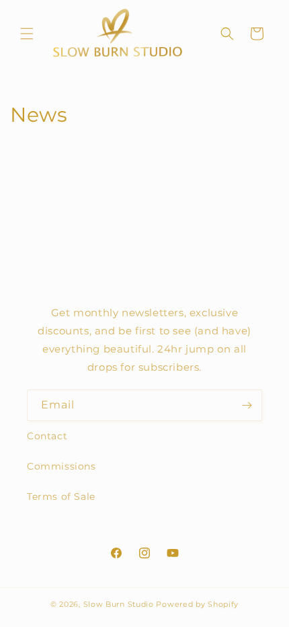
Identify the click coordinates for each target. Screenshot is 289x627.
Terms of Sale (61, 496)
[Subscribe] (246, 405)
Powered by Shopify (197, 604)
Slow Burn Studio (118, 604)
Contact (47, 436)
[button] (27, 33)
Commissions (61, 466)
